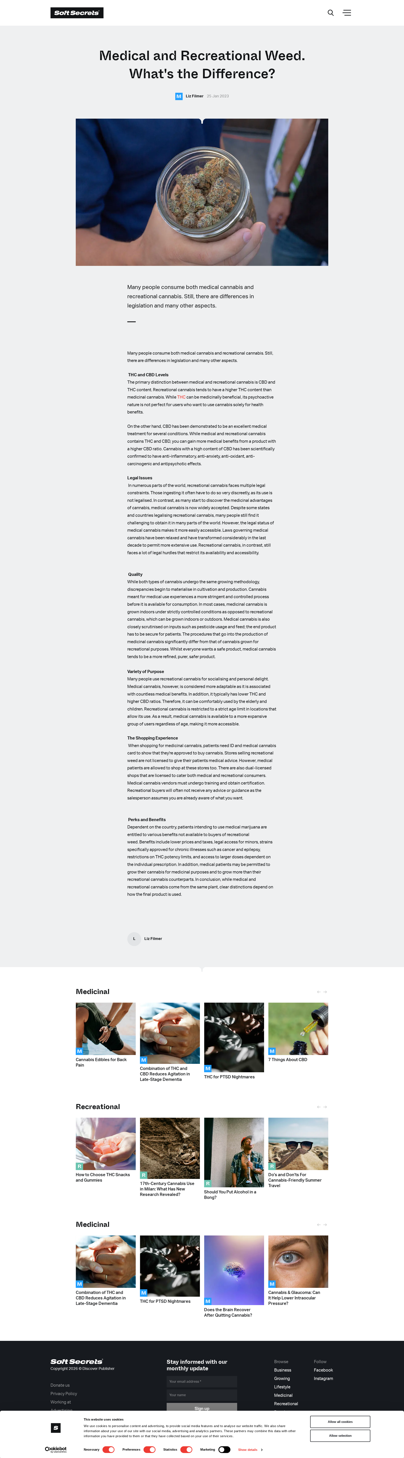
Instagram (323, 1379)
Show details (247, 1449)
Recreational (286, 1404)
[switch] (149, 1449)
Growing (282, 1379)
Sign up (202, 1409)
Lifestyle (282, 1387)
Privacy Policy (63, 1394)
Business (282, 1370)
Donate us (60, 1385)
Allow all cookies (340, 1422)
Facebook (323, 1370)
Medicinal (93, 991)
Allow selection (340, 1435)
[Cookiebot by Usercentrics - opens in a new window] (55, 1450)
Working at (60, 1402)
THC (181, 397)
